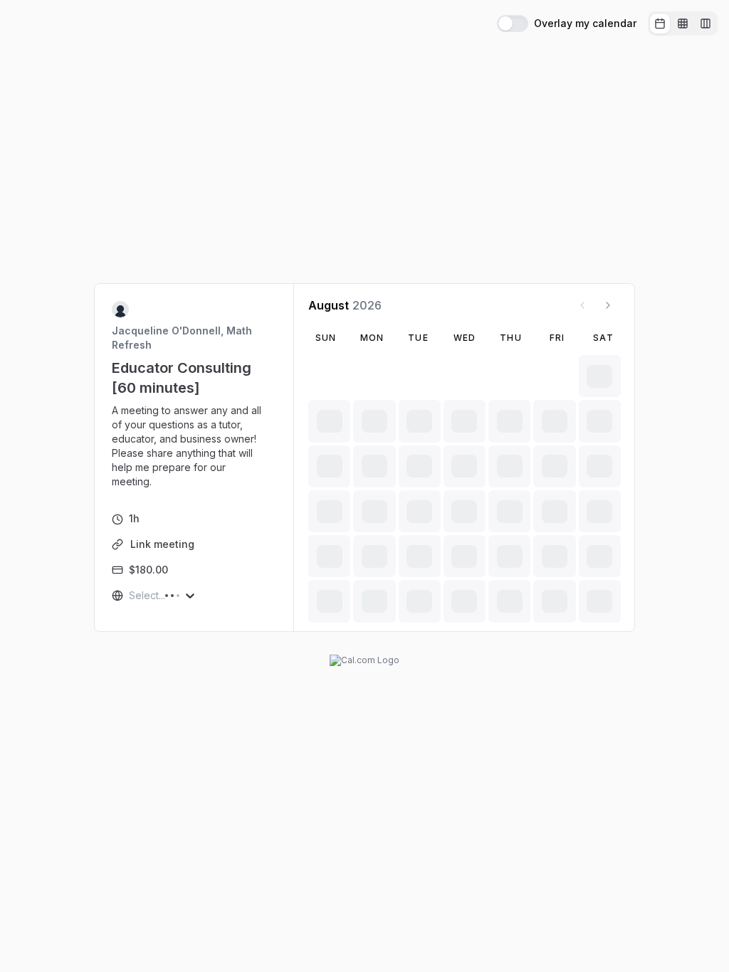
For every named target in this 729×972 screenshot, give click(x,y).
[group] (683, 23)
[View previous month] (582, 305)
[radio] (660, 23)
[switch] (512, 23)
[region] (194, 446)
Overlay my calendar (585, 23)
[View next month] (608, 305)
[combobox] (130, 595)
